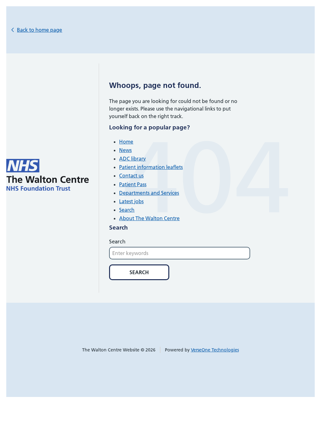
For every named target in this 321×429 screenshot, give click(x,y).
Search (126, 210)
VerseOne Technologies (215, 350)
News (125, 150)
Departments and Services (149, 193)
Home (126, 141)
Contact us (131, 175)
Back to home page (39, 30)
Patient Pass (132, 184)
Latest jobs (131, 201)
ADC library (132, 158)
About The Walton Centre (149, 218)
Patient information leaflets (151, 167)
